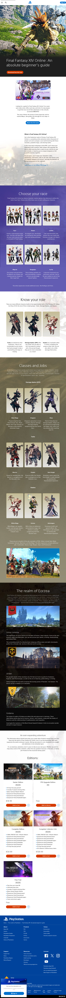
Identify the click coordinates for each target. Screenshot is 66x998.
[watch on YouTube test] (46, 98)
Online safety (47, 933)
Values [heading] (46, 927)
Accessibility (46, 931)
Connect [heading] (46, 951)
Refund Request (7, 960)
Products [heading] (26, 927)
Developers (26, 960)
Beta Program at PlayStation (50, 972)
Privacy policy (29, 991)
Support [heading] (6, 951)
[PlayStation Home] (30, 2)
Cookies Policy (49, 991)
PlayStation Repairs (8, 958)
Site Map (44, 991)
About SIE (6, 929)
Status (5, 956)
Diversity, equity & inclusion (50, 935)
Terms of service (27, 953)
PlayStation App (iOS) (49, 966)
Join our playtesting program (50, 970)
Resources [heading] (27, 951)
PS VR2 (25, 933)
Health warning (27, 958)
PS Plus (25, 935)
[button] (33, 90)
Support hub (6, 953)
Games (25, 940)
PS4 (24, 931)
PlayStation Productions (9, 935)
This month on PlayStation (14, 923)
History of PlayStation (9, 940)
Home (5, 923)
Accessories (26, 937)
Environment (47, 929)
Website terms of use (37, 991)
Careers (5, 931)
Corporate (6, 937)
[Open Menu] (2, 2)
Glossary (26, 962)
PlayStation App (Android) (50, 968)
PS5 (24, 929)
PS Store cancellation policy (30, 956)
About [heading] (5, 927)
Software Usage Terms (57, 991)
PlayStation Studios (8, 933)
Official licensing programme (30, 964)
